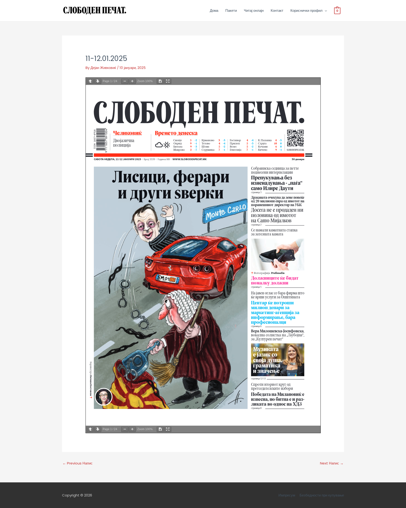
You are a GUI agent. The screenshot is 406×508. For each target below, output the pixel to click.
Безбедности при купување (322, 495)
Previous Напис (77, 463)
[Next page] (97, 81)
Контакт (277, 10)
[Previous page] (90, 81)
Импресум (286, 495)
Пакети (231, 10)
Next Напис (332, 463)
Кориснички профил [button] (306, 10)
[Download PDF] (160, 81)
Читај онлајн (254, 10)
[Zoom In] (132, 81)
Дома (214, 10)
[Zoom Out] (124, 81)
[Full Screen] (167, 81)
